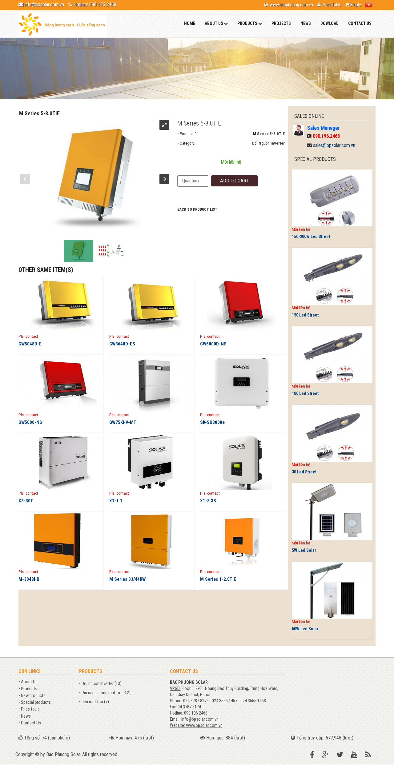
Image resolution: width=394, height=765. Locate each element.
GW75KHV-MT (122, 422)
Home (189, 23)
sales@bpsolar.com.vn (334, 145)
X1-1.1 (116, 501)
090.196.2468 (326, 136)
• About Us (28, 681)
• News (24, 716)
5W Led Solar (304, 550)
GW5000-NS (30, 422)
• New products (32, 695)
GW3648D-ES (122, 344)
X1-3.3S (208, 501)
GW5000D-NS (213, 344)
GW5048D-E (30, 344)
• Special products (34, 702)
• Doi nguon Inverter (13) (100, 683)
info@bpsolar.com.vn (44, 4)
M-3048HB (28, 579)
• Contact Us (29, 723)
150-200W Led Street (311, 236)
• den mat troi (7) (94, 701)
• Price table (29, 709)
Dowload (329, 23)
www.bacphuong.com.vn (290, 4)
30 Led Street (304, 471)
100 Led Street (305, 393)
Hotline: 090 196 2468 (95, 4)
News (305, 23)
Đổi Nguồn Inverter (268, 143)
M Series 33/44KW (127, 579)
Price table (331, 4)
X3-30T (25, 501)
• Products (27, 688)
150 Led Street (305, 315)
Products (247, 23)
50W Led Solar (305, 628)
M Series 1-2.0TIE (218, 579)
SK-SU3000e (212, 422)
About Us (214, 23)
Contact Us (360, 23)
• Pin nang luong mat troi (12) (105, 692)
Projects (281, 23)
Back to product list (197, 209)
